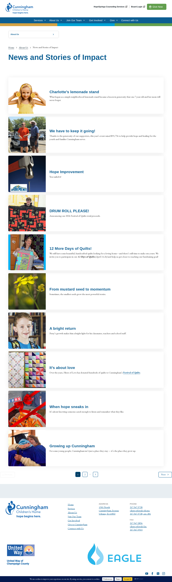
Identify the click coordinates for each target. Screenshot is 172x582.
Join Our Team (74, 20)
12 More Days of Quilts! (70, 248)
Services (38, 20)
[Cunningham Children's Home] (20, 9)
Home (11, 47)
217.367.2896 (136, 523)
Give (112, 20)
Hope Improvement (66, 172)
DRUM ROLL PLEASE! (69, 211)
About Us (54, 20)
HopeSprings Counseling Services (109, 7)
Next (163, 474)
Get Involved (95, 20)
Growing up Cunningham (72, 446)
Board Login (136, 7)
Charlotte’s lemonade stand (74, 92)
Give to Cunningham (77, 524)
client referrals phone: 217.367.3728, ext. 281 (140, 512)
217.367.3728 (136, 507)
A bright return (62, 328)
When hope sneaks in (68, 407)
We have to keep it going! (72, 131)
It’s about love (62, 368)
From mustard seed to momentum (79, 289)
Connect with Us (129, 20)
